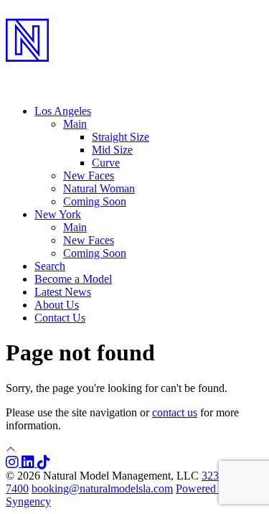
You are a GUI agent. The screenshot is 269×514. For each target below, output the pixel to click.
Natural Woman (99, 188)
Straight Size (120, 137)
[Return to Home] (134, 72)
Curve (106, 162)
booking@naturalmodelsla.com (102, 488)
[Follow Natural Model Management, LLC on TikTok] (43, 463)
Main (75, 227)
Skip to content (40, 12)
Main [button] (75, 124)
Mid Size (112, 150)
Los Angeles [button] (62, 111)
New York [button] (57, 214)
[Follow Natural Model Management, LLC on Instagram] (14, 463)
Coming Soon (94, 201)
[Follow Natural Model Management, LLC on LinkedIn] (29, 463)
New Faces (88, 175)
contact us (174, 412)
